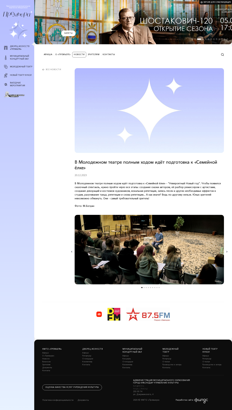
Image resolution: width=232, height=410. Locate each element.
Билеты (68, 33)
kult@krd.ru (138, 386)
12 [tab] (224, 39)
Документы (47, 368)
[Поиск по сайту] (222, 54)
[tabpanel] (133, 22)
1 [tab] (192, 39)
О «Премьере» (63, 55)
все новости (53, 70)
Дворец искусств (92, 349)
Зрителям (94, 55)
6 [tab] (208, 39)
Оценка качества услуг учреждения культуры (72, 387)
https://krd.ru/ (140, 389)
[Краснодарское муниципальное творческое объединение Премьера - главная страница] (16, 14)
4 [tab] (203, 39)
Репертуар (86, 356)
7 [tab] (211, 39)
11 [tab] (222, 39)
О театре (166, 362)
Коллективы (87, 362)
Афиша (48, 55)
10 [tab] (219, 39)
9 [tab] (216, 39)
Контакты (109, 55)
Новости (79, 55)
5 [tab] (205, 39)
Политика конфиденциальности (58, 400)
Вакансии (46, 362)
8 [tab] (214, 39)
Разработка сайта (184, 400)
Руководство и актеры (171, 365)
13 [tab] (227, 39)
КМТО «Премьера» (52, 349)
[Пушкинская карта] (18, 94)
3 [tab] (199, 39)
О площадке (87, 359)
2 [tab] (195, 39)
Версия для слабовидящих (217, 2)
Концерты (126, 359)
